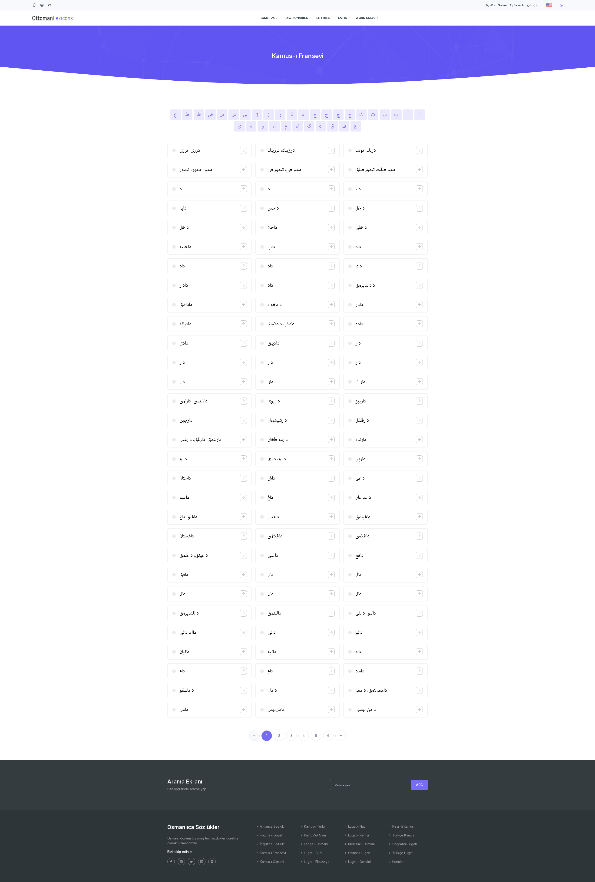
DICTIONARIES (297, 18)
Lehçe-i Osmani (315, 844)
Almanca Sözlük (271, 826)
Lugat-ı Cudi (312, 853)
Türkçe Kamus (402, 835)
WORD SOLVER (367, 18)
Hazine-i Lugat (270, 835)
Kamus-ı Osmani (271, 862)
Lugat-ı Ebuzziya (316, 862)
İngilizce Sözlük (271, 844)
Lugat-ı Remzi (358, 835)
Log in (534, 5)
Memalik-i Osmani (361, 844)
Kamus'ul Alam (314, 835)
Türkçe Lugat (402, 853)
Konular (397, 862)
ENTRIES (323, 18)
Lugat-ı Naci (356, 826)
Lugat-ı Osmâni (359, 862)
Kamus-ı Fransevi (272, 853)
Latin (342, 18)
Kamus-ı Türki (314, 826)
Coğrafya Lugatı (404, 844)
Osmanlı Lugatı (358, 853)
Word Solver (498, 5)
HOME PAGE (268, 18)
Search (518, 5)
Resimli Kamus (402, 826)
